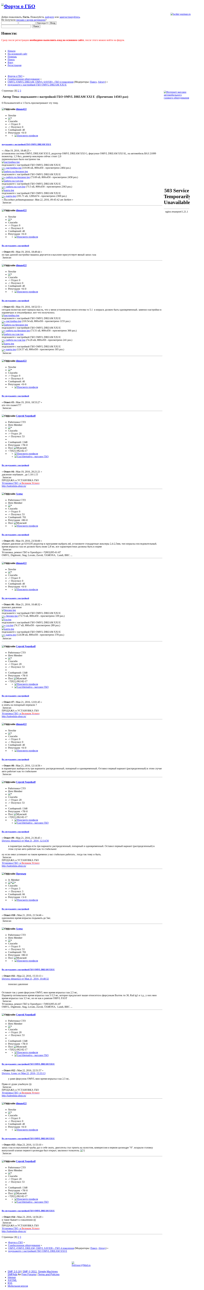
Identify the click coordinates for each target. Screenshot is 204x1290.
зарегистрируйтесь (69, 17)
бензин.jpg (12, 616)
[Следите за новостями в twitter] (181, 14)
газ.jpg (9, 625)
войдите (49, 17)
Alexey (101, 82)
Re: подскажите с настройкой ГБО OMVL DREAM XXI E (28, 969)
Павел (93, 82)
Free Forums (29, 1274)
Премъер (21, 873)
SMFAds (12, 1274)
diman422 (21, 109)
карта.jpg (11, 196)
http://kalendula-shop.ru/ (14, 486)
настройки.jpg (14, 167)
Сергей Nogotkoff (26, 415)
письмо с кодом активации (30, 19)
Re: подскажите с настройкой (15, 245)
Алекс (19, 493)
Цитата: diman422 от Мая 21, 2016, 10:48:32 (25, 978)
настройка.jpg (13, 321)
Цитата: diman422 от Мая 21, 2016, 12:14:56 (25, 840)
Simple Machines (48, 1271)
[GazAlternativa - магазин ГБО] (32, 456)
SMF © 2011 (30, 1271)
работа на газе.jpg (15, 340)
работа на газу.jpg (15, 186)
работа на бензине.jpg (18, 177)
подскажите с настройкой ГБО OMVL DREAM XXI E (26, 144)
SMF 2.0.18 (14, 1271)
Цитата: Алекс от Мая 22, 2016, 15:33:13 (23, 1073)
